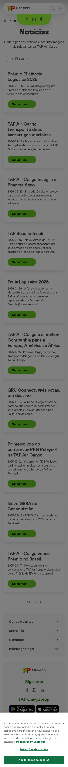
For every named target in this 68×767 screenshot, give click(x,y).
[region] (34, 740)
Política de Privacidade (30, 741)
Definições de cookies (34, 749)
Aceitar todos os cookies (34, 759)
